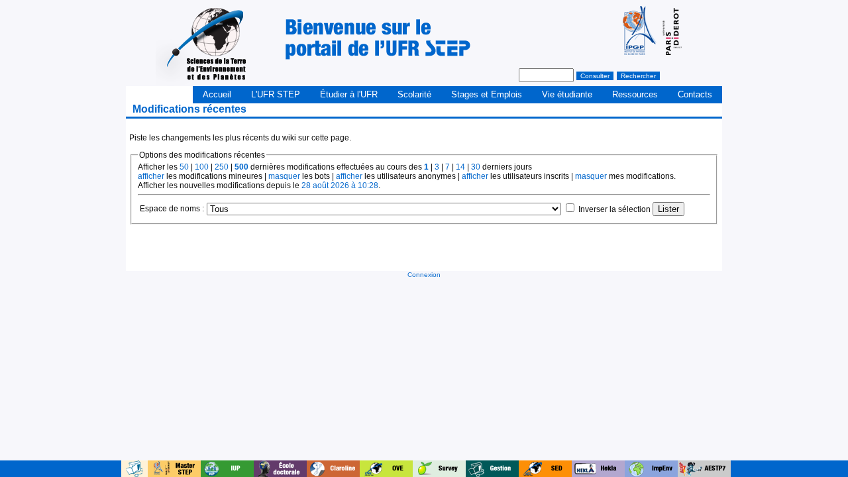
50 (184, 167)
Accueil (217, 94)
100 (202, 167)
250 (222, 167)
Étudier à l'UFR (349, 94)
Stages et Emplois (486, 94)
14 (460, 167)
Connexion (424, 274)
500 (241, 167)
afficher (151, 176)
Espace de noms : (172, 208)
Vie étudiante (567, 94)
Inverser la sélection (614, 209)
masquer (284, 176)
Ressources (635, 94)
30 (475, 167)
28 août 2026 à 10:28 (339, 185)
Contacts (695, 94)
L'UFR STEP (275, 94)
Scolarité (414, 94)
